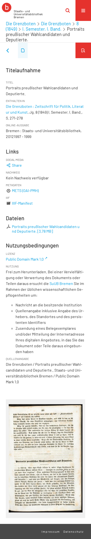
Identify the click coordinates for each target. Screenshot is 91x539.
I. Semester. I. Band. (41, 29)
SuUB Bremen (61, 283)
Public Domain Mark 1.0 (25, 259)
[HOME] (22, 10)
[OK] (67, 10)
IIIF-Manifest (22, 203)
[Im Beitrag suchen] (83, 50)
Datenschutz (73, 531)
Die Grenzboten (21, 23)
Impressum (50, 531)
